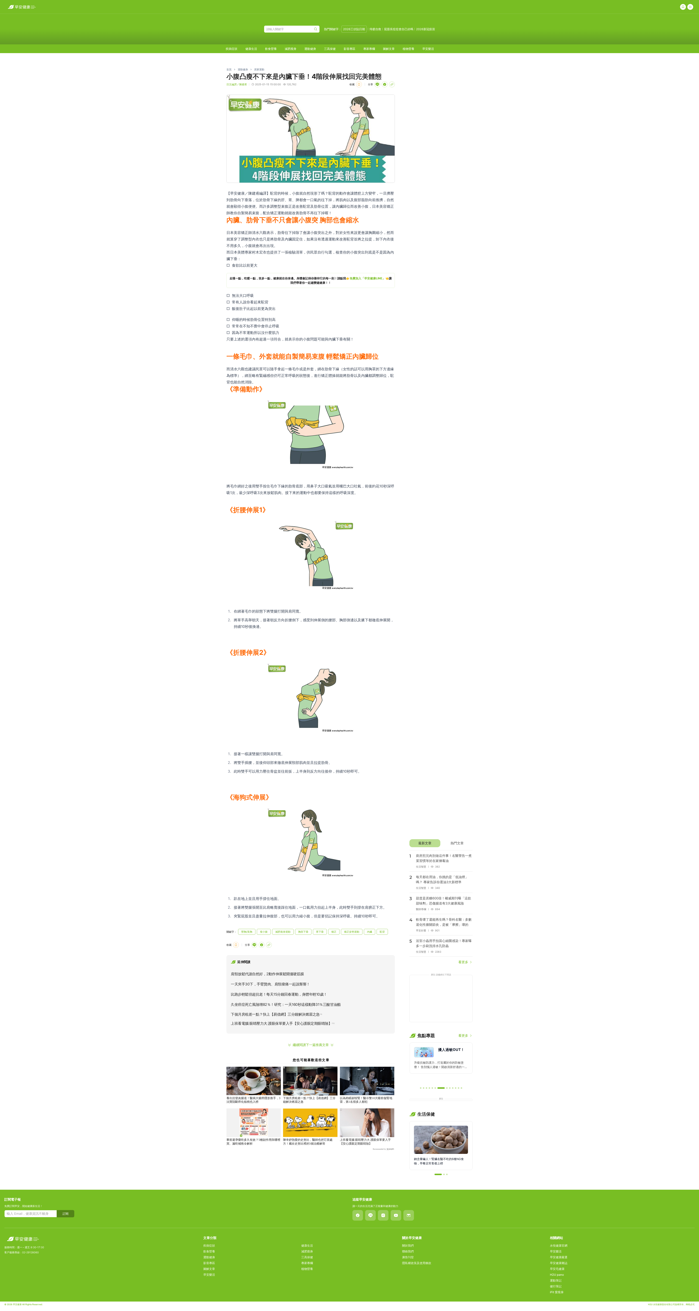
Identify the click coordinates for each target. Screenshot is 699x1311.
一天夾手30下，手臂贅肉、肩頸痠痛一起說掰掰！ (270, 984)
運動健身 (310, 49)
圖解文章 (389, 49)
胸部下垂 (303, 931)
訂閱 (65, 1214)
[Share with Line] (377, 84)
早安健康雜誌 (558, 1263)
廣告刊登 (408, 1257)
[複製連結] (392, 84)
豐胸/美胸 (246, 931)
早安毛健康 (557, 1269)
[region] (311, 280)
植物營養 (408, 49)
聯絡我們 (408, 1251)
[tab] (424, 843)
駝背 (382, 931)
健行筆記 (556, 1286)
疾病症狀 (231, 49)
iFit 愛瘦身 (557, 1292)
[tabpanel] (441, 907)
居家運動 (259, 69)
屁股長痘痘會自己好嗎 (398, 29)
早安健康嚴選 (558, 1257)
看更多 (463, 962)
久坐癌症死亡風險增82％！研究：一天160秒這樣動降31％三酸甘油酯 (286, 1004)
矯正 (333, 931)
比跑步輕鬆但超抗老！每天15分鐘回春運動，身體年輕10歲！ (279, 994)
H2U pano (557, 1274)
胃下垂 (320, 931)
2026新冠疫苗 (425, 29)
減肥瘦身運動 (283, 931)
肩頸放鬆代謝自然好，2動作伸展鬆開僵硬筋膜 (267, 974)
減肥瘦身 (290, 49)
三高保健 (330, 49)
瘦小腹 (264, 931)
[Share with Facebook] (385, 84)
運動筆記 (556, 1280)
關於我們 (408, 1245)
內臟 (369, 931)
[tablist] (441, 843)
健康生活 (251, 49)
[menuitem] (231, 48)
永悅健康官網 (558, 1245)
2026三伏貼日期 (354, 29)
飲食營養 (271, 49)
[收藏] (359, 84)
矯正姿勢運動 (351, 931)
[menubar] (330, 48)
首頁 (229, 69)
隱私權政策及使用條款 (416, 1263)
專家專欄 (369, 49)
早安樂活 (428, 49)
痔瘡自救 (375, 29)
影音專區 (349, 49)
